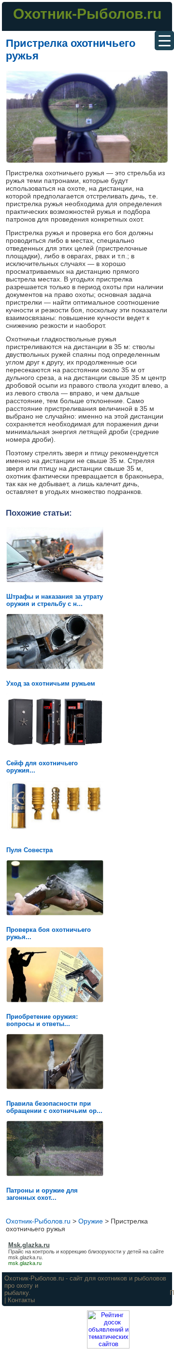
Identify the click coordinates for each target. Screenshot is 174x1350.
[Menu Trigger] (164, 40)
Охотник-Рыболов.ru (87, 14)
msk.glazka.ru (25, 1257)
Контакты (21, 1300)
